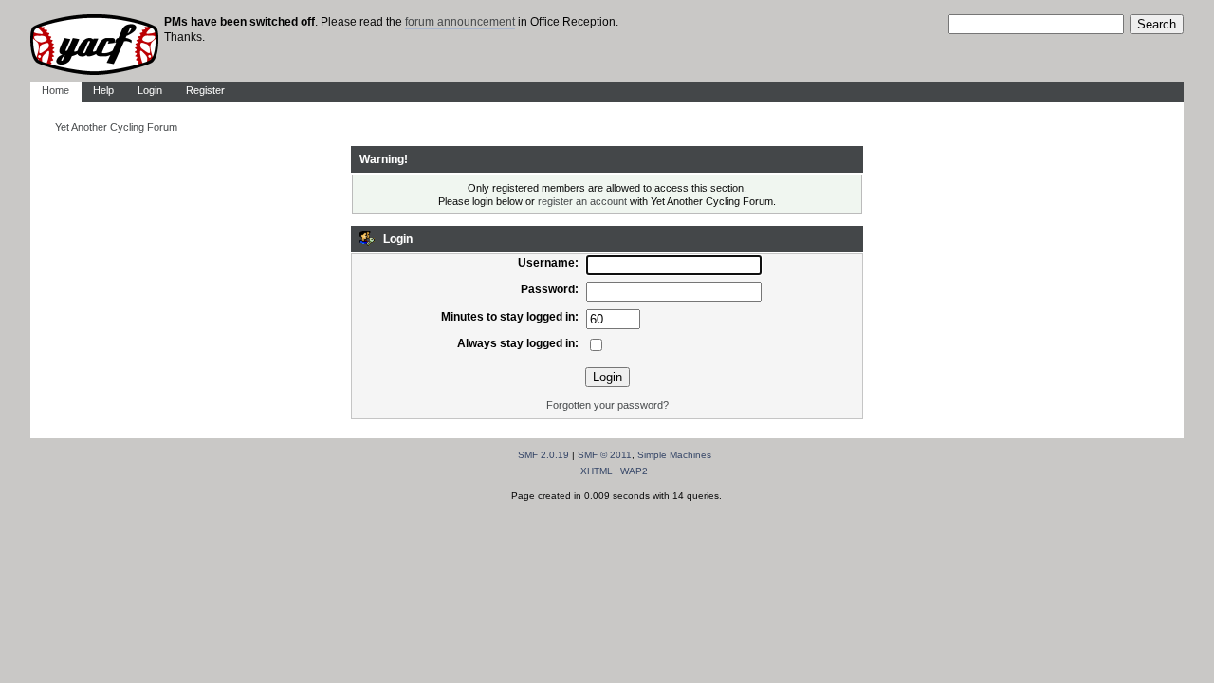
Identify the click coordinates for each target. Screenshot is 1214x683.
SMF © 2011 (605, 455)
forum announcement (460, 21)
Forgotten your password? (607, 405)
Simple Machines (674, 455)
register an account (582, 201)
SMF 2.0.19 (543, 455)
